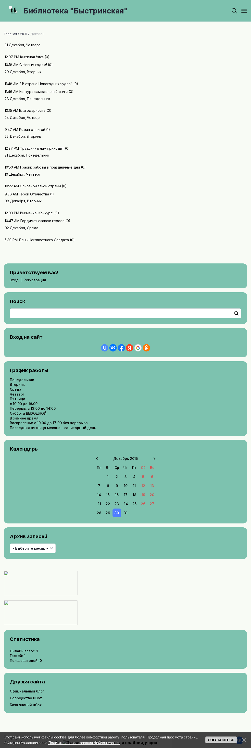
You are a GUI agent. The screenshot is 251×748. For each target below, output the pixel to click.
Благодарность (32, 110)
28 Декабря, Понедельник (27, 99)
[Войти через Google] (138, 347)
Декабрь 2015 (125, 458)
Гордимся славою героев (42, 221)
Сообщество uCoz (26, 698)
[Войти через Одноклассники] (146, 347)
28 (99, 513)
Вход (14, 280)
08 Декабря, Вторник (23, 201)
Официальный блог (27, 691)
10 (125, 486)
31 (125, 513)
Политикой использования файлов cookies (84, 743)
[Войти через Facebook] (121, 347)
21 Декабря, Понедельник (27, 155)
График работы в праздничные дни (50, 167)
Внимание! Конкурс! (36, 213)
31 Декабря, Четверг (22, 45)
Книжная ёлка (32, 57)
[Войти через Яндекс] (129, 347)
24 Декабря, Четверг (23, 117)
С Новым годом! (33, 65)
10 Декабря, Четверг (22, 174)
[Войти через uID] (104, 347)
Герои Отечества (34, 194)
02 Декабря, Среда (21, 228)
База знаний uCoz (26, 705)
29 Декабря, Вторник (23, 72)
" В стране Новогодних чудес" (45, 84)
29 (108, 513)
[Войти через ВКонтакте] (113, 347)
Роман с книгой (32, 129)
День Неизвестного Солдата (44, 240)
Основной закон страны (40, 186)
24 (125, 504)
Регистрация (35, 280)
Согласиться (221, 740)
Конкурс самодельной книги (43, 92)
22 (108, 504)
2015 (23, 34)
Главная (10, 34)
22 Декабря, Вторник (23, 136)
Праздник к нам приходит (42, 148)
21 (99, 504)
